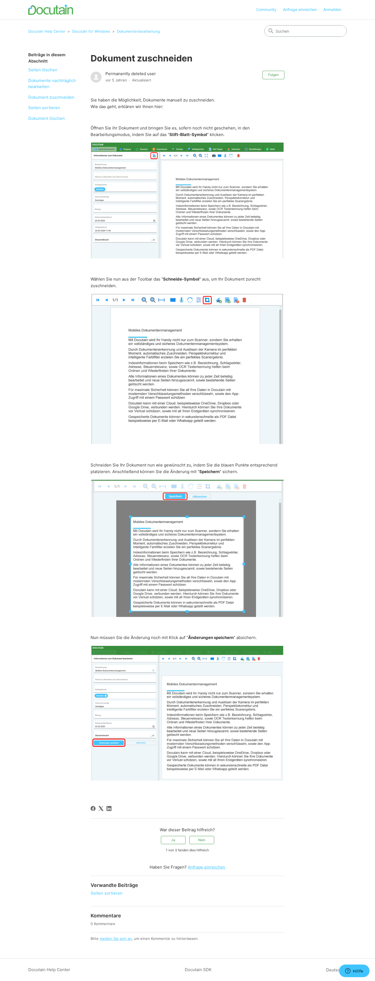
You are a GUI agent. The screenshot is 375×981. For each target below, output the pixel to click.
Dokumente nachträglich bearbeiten (52, 83)
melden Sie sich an (116, 938)
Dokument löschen (46, 118)
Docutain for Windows (91, 31)
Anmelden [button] (332, 9)
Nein (201, 840)
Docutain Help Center (46, 31)
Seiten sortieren (44, 107)
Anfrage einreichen (300, 9)
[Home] (50, 10)
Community (266, 9)
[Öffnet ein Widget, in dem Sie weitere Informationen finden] (354, 971)
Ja (173, 840)
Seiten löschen (42, 69)
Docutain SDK (198, 969)
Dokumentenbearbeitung (138, 31)
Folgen (273, 75)
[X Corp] (101, 808)
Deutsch (334, 970)
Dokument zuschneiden (51, 97)
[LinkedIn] (109, 808)
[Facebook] (93, 808)
